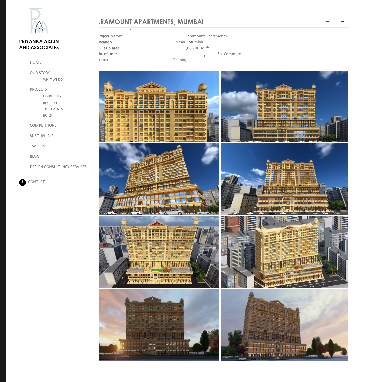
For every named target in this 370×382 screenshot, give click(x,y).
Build (47, 116)
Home (35, 62)
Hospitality (52, 96)
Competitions (43, 125)
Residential (52, 103)
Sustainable (41, 136)
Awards (37, 146)
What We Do (53, 80)
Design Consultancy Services (58, 167)
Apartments (53, 109)
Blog (35, 156)
